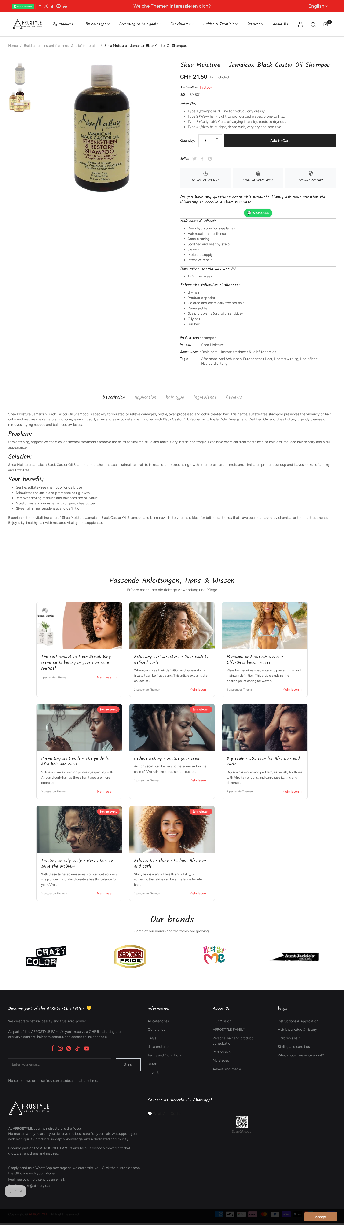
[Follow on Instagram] (46, 6)
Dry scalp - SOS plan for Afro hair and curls (263, 761)
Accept (320, 1217)
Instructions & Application (298, 1021)
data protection (160, 1047)
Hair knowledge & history (297, 1029)
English (316, 6)
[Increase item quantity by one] (217, 138)
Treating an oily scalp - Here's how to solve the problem (77, 863)
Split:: (184, 158)
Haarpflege (309, 359)
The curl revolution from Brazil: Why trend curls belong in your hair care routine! (76, 662)
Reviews (234, 397)
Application (145, 397)
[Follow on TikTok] (52, 6)
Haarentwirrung (286, 359)
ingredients (205, 397)
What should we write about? (301, 1055)
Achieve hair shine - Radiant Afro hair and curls (170, 863)
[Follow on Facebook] (40, 6)
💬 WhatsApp (258, 213)
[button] (313, 24)
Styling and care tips (294, 1047)
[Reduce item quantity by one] (217, 143)
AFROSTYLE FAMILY (229, 1029)
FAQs (152, 1038)
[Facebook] (52, 1048)
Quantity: (187, 140)
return (152, 1064)
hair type (175, 397)
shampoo (209, 338)
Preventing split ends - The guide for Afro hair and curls (76, 761)
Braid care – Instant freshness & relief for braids (239, 352)
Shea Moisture (212, 345)
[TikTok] (77, 1048)
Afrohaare (209, 359)
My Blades (221, 1060)
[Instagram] (60, 1048)
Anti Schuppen (230, 359)
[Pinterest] (68, 1048)
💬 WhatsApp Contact (166, 1113)
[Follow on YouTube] (65, 6)
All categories (158, 1021)
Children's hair (289, 1038)
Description (113, 397)
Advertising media (227, 1069)
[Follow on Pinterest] (58, 6)
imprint (153, 1072)
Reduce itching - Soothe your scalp (167, 758)
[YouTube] (86, 1048)
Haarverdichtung (214, 363)
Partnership (222, 1052)
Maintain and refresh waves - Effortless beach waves (255, 659)
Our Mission (222, 1021)
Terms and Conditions (165, 1055)
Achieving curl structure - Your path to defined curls (171, 659)
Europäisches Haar (257, 359)
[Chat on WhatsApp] (23, 6)
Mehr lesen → (107, 677)
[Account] (300, 24)
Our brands (156, 1029)
